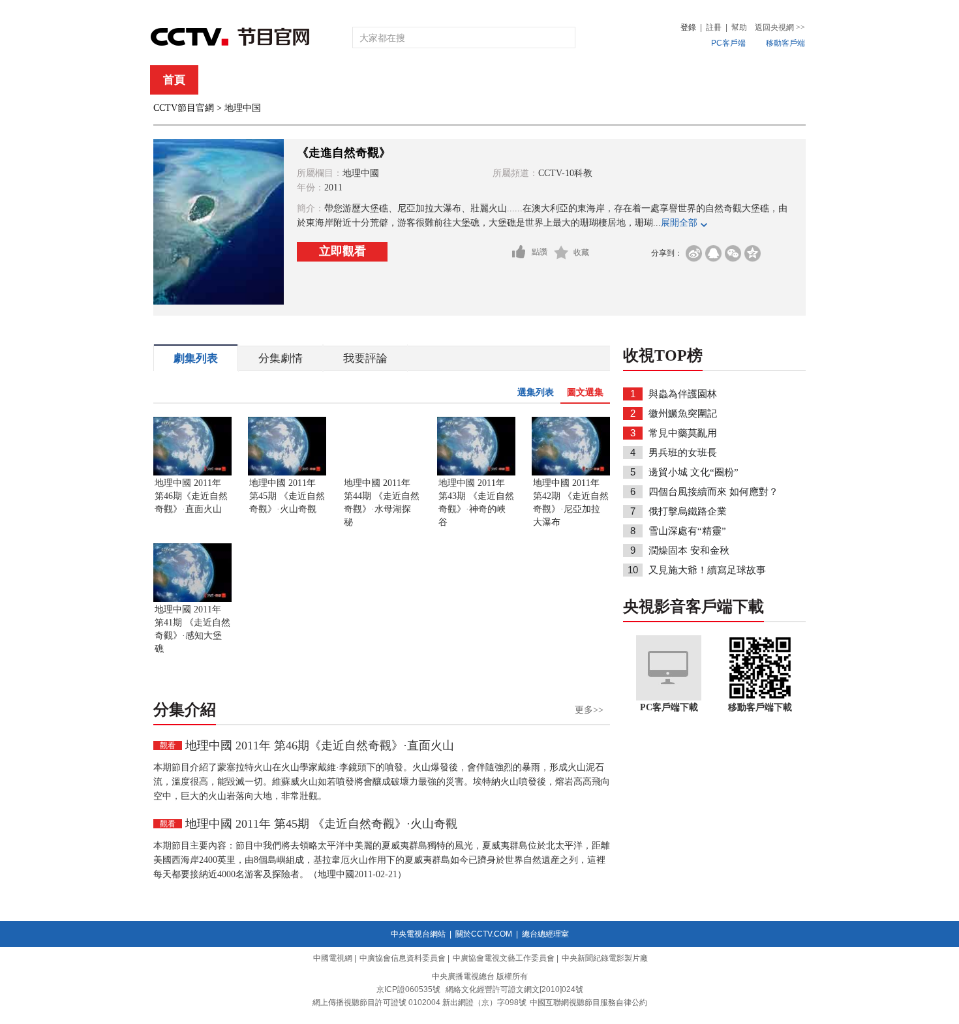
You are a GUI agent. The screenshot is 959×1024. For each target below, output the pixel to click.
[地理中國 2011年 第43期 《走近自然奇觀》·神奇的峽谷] (476, 472)
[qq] (713, 253)
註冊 (714, 27)
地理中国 (242, 108)
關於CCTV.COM (483, 934)
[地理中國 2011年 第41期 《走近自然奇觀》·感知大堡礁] (192, 599)
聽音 (624, 80)
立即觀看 (342, 251)
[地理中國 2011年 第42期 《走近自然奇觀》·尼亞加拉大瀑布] (571, 472)
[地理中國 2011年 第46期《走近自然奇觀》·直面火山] (192, 472)
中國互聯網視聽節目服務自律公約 (588, 1002)
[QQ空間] (752, 253)
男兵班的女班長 (682, 452)
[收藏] (561, 252)
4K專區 (564, 80)
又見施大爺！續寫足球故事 (707, 570)
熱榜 (676, 80)
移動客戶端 (785, 43)
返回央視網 (780, 27)
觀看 (167, 745)
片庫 (509, 80)
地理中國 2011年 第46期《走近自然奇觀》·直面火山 (191, 496)
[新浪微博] (694, 253)
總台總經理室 (545, 934)
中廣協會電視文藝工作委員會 (504, 958)
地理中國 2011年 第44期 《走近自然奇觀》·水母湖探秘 (381, 502)
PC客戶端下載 (669, 707)
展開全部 (679, 223)
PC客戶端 (728, 43)
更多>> (589, 710)
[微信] (733, 253)
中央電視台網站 (418, 934)
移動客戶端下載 (760, 707)
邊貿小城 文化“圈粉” (693, 472)
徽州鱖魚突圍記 (682, 413)
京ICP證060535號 (408, 989)
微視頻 (735, 80)
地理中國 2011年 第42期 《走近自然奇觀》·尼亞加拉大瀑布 (571, 502)
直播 (227, 80)
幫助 (739, 27)
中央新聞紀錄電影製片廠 (605, 958)
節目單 (285, 80)
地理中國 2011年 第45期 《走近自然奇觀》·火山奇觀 (287, 496)
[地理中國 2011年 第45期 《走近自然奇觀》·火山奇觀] (287, 472)
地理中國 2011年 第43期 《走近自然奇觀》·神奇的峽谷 (476, 502)
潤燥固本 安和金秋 (688, 550)
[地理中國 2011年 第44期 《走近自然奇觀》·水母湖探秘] (381, 472)
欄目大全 (436, 80)
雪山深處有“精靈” (687, 531)
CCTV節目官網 (183, 108)
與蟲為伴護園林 (682, 394)
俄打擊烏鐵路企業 (687, 511)
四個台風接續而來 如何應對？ (713, 492)
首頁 (174, 80)
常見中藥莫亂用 (682, 433)
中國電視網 (332, 958)
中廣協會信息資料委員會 (402, 958)
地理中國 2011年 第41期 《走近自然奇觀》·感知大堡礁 (192, 629)
